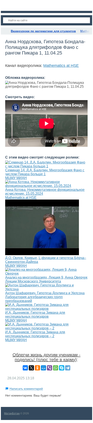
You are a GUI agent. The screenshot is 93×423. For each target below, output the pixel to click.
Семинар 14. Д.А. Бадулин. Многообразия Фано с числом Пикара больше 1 (44, 172)
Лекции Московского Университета (33, 281)
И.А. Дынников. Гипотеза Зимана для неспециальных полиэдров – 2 (35, 334)
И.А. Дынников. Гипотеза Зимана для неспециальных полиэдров (35, 314)
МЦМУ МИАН (16, 178)
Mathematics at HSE (61, 65)
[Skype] (61, 367)
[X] (31, 367)
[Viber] (49, 367)
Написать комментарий (26, 388)
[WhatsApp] (55, 367)
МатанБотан (12, 413)
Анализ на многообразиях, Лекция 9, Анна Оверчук (46, 277)
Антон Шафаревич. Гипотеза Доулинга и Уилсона (45, 293)
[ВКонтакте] (25, 367)
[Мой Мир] (43, 367)
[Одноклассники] (37, 367)
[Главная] (4, 31)
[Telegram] (67, 367)
